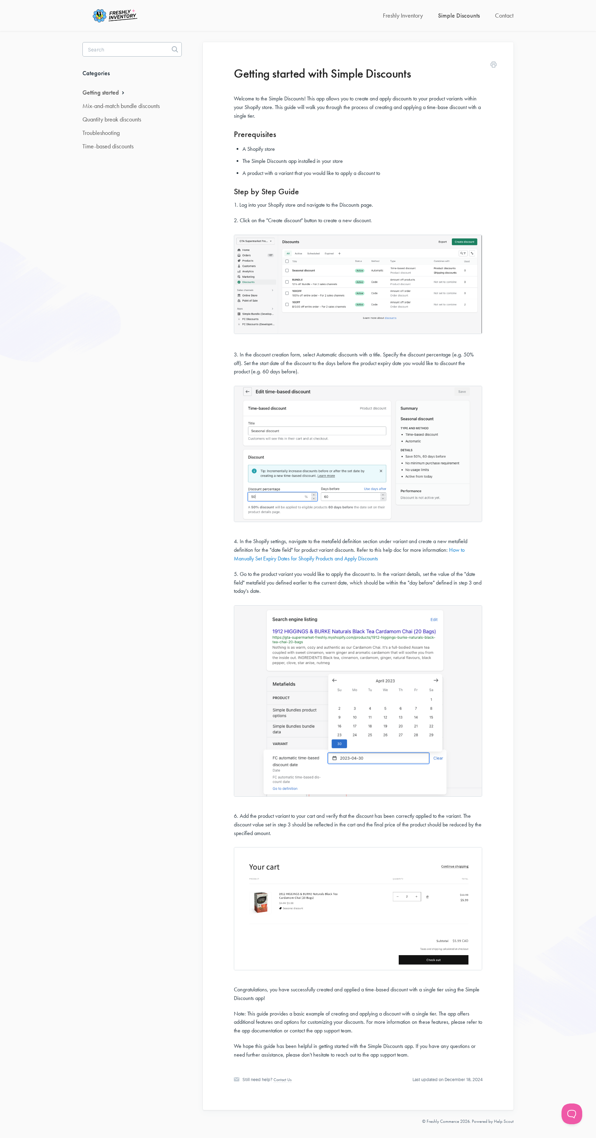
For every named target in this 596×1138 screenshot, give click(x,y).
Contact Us (282, 1079)
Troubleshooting (101, 133)
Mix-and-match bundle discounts (121, 106)
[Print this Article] (493, 65)
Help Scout (504, 1121)
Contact (504, 15)
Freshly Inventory (403, 15)
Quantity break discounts (111, 119)
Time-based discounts (107, 146)
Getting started (101, 92)
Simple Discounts (459, 15)
